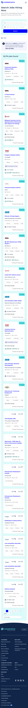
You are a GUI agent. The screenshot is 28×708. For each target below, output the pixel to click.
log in (15, 43)
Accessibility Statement (6, 695)
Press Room (3, 681)
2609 (5, 613)
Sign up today (9, 48)
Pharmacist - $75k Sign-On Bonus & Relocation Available (13, 442)
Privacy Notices (4, 693)
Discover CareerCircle (5, 641)
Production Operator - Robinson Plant (11, 68)
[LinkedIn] (21, 681)
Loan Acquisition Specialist (13, 543)
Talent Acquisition (18, 641)
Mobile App (4, 660)
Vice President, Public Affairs (13, 300)
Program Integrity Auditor (12, 155)
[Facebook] (16, 681)
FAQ (16, 667)
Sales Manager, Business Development (12, 364)
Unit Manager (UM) (10, 418)
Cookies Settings (4, 698)
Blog (2, 674)
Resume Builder (5, 653)
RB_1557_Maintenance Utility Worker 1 (13, 242)
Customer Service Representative (10, 330)
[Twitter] (23, 681)
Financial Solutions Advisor (13, 187)
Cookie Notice (4, 700)
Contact (24, 629)
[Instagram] (18, 681)
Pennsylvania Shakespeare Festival (12, 472)
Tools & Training (4, 651)
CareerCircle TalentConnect (20, 644)
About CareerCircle (19, 664)
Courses (3, 655)
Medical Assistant (10, 589)
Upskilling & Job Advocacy (6, 664)
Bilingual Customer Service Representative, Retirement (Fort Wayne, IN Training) (13, 122)
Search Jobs (3, 644)
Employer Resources (5, 678)
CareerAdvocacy (4, 669)
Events (2, 676)
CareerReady (4, 667)
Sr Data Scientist (9, 94)
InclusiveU (17, 646)
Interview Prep (5, 657)
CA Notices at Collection (6, 702)
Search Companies (5, 648)
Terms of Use (4, 691)
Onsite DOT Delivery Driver (13, 275)
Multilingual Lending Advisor (13, 520)
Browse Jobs (3, 646)
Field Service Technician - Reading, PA (12, 392)
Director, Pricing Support (12, 216)
